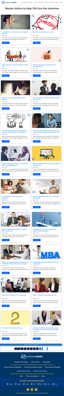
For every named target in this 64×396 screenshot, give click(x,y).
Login (61, 2)
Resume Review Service (24, 371)
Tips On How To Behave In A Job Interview (14, 295)
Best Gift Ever (41, 2)
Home (22, 2)
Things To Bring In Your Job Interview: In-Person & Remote (44, 65)
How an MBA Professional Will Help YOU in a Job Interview (45, 263)
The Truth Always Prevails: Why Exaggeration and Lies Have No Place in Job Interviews (14, 131)
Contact (56, 2)
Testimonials (46, 362)
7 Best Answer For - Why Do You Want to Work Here (15, 65)
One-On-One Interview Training (33, 367)
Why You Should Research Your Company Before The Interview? (46, 164)
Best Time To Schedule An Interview (43, 32)
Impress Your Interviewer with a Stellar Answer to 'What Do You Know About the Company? (15, 263)
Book (43, 376)
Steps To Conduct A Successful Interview (44, 295)
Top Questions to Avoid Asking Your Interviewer (12, 197)
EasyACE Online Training (21, 362)
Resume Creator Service (40, 371)
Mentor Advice (35, 362)
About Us (52, 2)
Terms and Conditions (32, 376)
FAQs (21, 376)
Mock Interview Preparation (52, 367)
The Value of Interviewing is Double (12, 328)
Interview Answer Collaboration (12, 367)
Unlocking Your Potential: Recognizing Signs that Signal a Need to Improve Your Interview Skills (46, 329)
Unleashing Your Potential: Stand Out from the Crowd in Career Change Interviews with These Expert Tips (46, 132)
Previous (18, 348)
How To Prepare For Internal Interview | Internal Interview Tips (46, 98)
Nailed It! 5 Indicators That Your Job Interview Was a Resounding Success (15, 164)
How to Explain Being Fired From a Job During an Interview (46, 197)
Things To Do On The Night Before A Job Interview (13, 98)
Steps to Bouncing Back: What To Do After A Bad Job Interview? (14, 230)
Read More (5, 42)
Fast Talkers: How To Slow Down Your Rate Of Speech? (15, 32)
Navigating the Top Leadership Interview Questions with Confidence (44, 230)
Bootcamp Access (47, 2)
